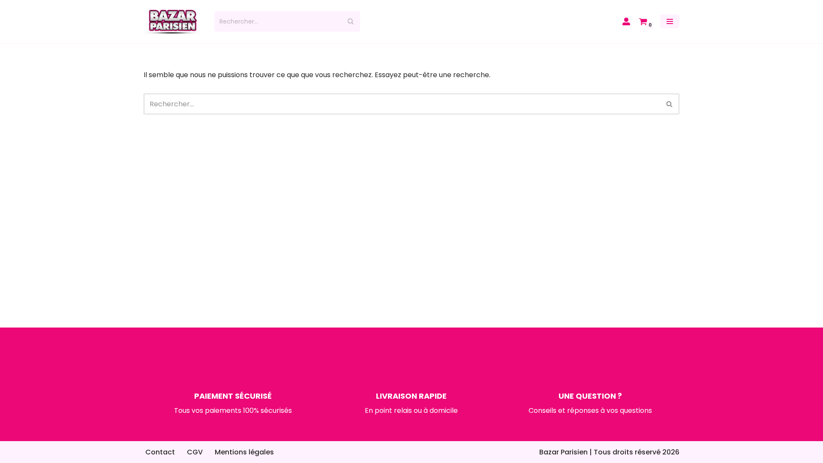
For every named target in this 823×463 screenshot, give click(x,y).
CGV (195, 452)
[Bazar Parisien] (172, 21)
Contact (160, 452)
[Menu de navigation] (669, 21)
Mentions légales (244, 452)
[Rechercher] (350, 21)
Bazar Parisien (563, 452)
